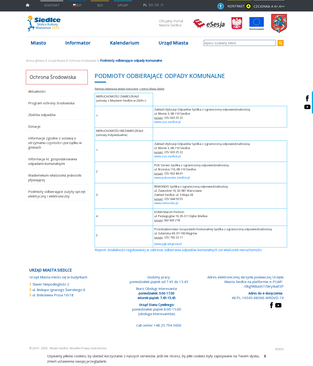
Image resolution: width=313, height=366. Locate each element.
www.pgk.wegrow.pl (168, 244)
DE (157, 5)
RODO (279, 349)
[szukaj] (280, 43)
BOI (100, 5)
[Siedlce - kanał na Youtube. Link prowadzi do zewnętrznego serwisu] (307, 107)
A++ (281, 6)
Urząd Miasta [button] (173, 43)
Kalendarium (124, 43)
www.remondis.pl (166, 203)
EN (151, 5)
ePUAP (123, 5)
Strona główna (35, 61)
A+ (276, 6)
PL (145, 5)
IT (162, 5)
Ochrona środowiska (82, 61)
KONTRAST (239, 6)
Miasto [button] (38, 43)
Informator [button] (78, 43)
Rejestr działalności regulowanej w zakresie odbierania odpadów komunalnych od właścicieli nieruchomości (178, 249)
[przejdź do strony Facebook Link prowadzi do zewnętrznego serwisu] (271, 304)
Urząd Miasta (56, 61)
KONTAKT (52, 5)
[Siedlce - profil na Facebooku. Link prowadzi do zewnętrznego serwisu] (307, 98)
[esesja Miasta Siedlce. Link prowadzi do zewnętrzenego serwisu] (209, 23)
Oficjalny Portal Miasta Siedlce (171, 23)
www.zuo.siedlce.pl (167, 122)
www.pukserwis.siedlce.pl (172, 177)
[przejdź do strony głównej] (27, 5)
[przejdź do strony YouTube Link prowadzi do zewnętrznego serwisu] (278, 304)
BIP (79, 5)
